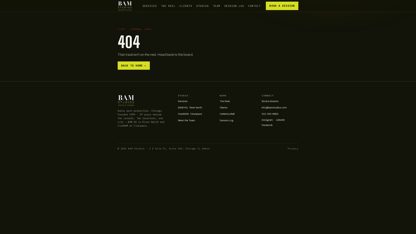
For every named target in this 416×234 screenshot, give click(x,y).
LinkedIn (280, 120)
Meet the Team (186, 120)
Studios (202, 5)
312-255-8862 (270, 114)
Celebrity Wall (227, 114)
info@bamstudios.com (274, 107)
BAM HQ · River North (190, 107)
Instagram (267, 120)
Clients (186, 5)
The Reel (168, 5)
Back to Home (133, 65)
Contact (254, 5)
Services (150, 5)
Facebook (267, 125)
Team (216, 5)
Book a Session (282, 5)
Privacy (293, 148)
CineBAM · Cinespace (190, 114)
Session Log (234, 5)
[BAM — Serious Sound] (125, 6)
